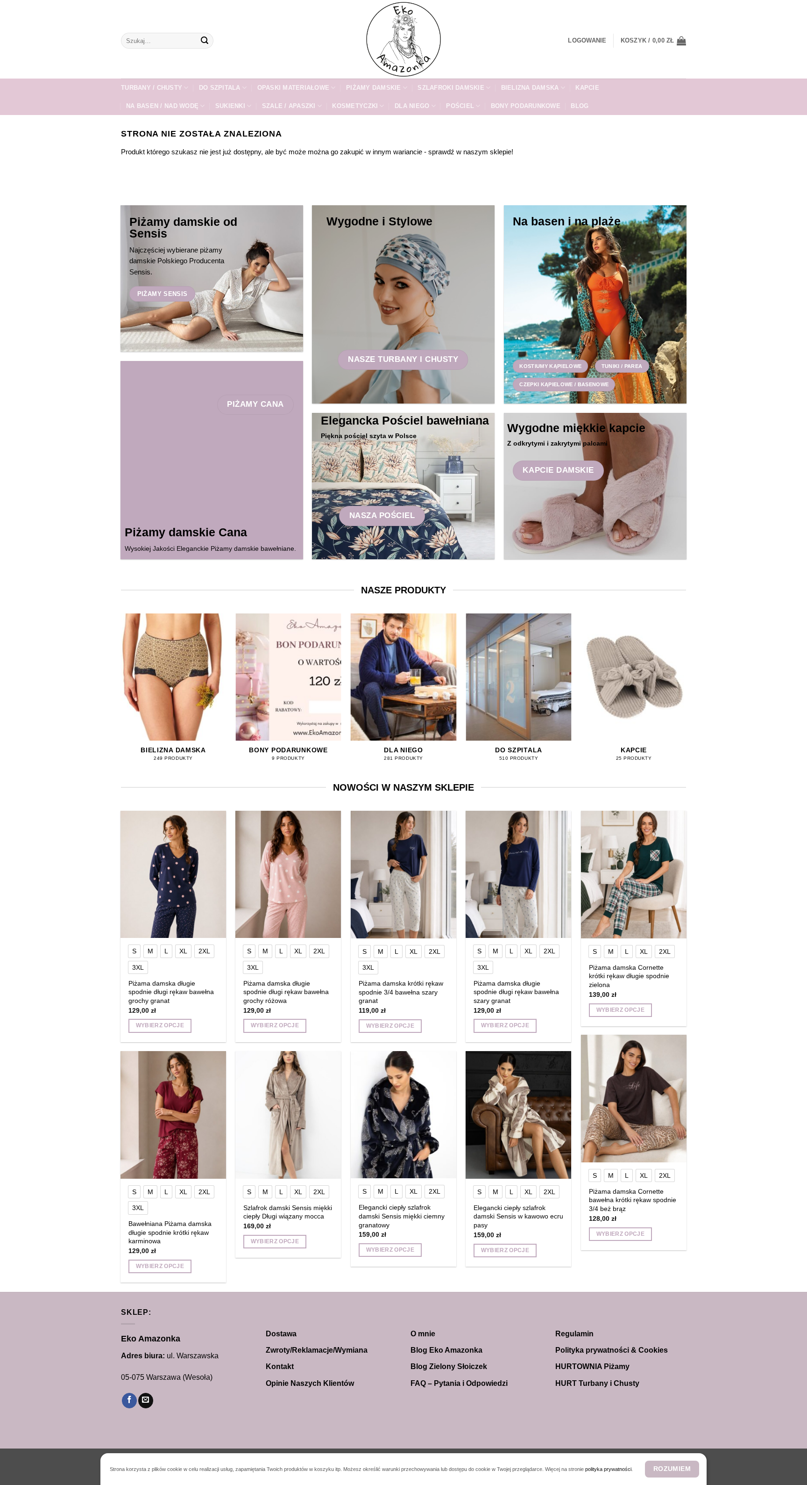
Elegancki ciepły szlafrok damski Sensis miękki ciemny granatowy (402, 1216)
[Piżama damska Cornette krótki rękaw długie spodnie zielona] (634, 874)
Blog (579, 105)
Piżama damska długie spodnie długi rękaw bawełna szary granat (516, 992)
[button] (587, 40)
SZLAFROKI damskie (451, 87)
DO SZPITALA (220, 87)
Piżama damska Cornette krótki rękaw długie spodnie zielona (629, 976)
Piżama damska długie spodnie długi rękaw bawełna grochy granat (171, 992)
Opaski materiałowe (293, 87)
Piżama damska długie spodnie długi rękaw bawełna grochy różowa (286, 992)
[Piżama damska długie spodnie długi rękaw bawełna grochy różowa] (288, 874)
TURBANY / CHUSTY (151, 87)
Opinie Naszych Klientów (310, 1383)
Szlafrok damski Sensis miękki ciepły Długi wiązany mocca (287, 1212)
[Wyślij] (204, 41)
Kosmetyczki (355, 105)
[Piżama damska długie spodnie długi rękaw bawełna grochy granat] (173, 874)
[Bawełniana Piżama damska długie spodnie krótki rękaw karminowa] (173, 1114)
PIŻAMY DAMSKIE (373, 87)
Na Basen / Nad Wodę (162, 105)
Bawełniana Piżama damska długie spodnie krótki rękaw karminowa (170, 1232)
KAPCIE (587, 87)
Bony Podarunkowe (525, 105)
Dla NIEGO (412, 105)
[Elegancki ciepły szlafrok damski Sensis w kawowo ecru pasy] (519, 1114)
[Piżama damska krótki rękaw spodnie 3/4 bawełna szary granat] (404, 874)
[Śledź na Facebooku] (129, 1400)
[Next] (686, 696)
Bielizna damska (530, 87)
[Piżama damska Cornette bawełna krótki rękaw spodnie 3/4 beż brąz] (634, 1098)
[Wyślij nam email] (145, 1400)
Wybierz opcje (160, 1025)
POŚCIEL (460, 105)
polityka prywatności (608, 1469)
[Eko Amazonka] (403, 39)
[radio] (134, 951)
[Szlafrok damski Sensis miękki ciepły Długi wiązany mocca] (288, 1114)
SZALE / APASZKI (289, 105)
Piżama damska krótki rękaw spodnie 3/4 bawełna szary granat (401, 992)
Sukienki (230, 105)
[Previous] (121, 696)
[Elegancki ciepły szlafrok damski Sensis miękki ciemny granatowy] (404, 1114)
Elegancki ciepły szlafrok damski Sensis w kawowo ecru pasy (518, 1216)
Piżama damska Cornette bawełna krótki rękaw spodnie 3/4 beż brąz (632, 1200)
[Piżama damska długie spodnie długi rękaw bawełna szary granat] (519, 874)
